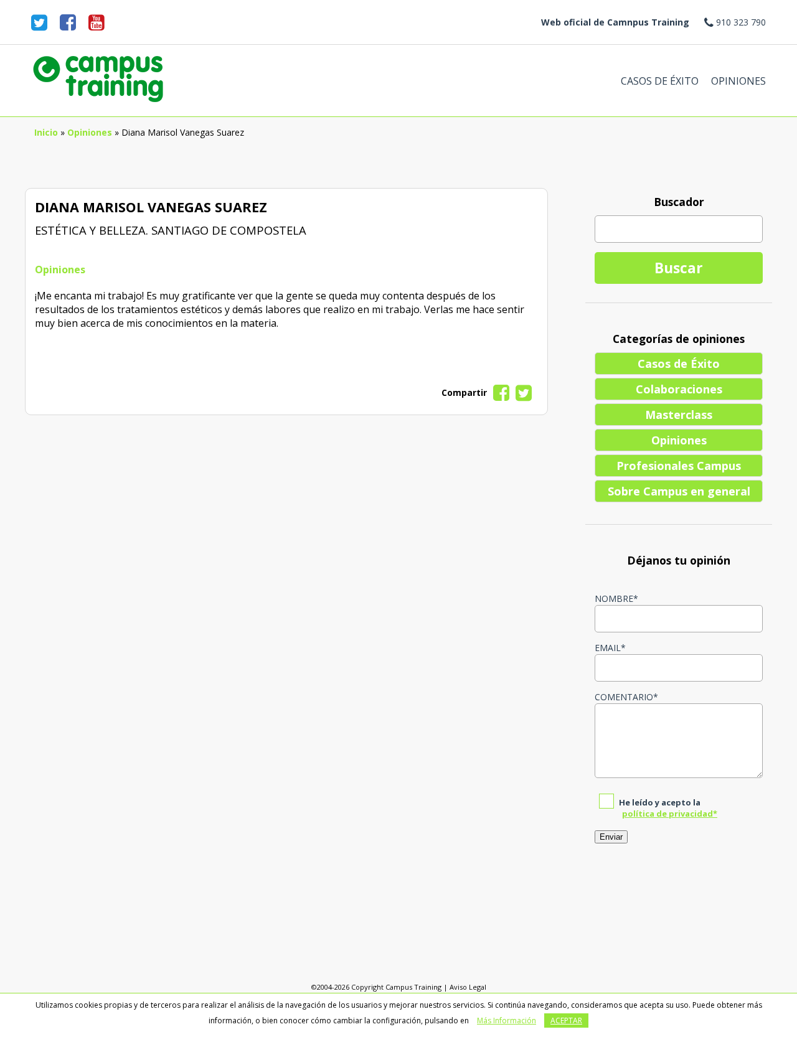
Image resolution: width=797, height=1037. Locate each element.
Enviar (611, 837)
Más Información (506, 1020)
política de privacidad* (669, 813)
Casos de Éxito (660, 81)
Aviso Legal (468, 987)
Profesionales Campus (678, 465)
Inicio (46, 132)
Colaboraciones (679, 389)
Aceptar (566, 1020)
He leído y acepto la (668, 808)
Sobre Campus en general (679, 491)
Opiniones (738, 81)
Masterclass (678, 414)
